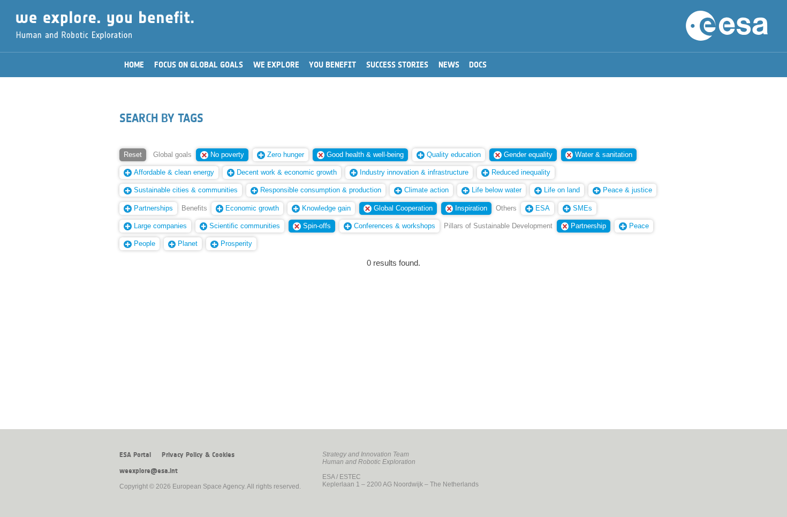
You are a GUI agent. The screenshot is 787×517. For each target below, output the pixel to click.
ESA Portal (135, 455)
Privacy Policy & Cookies (198, 455)
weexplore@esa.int (148, 471)
